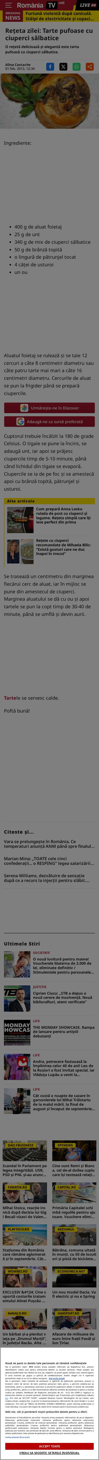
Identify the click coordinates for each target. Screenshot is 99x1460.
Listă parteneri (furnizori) (17, 1437)
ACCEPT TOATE (49, 1446)
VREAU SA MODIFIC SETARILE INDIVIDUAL (49, 1453)
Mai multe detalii (57, 1378)
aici (6, 1398)
